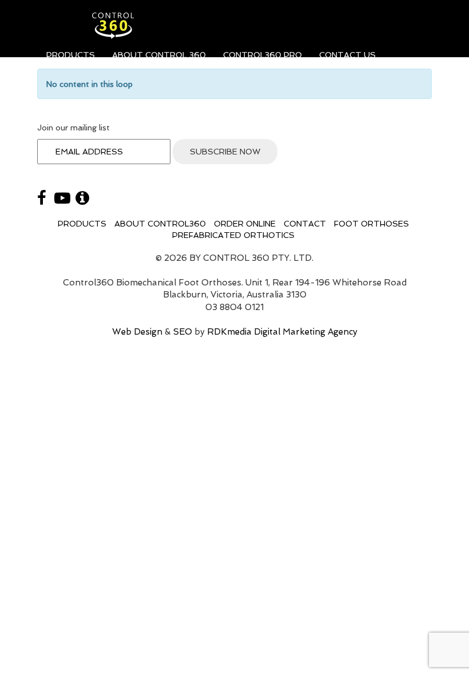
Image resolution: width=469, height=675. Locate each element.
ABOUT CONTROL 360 (159, 54)
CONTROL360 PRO (262, 54)
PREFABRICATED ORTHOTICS (233, 235)
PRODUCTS (70, 54)
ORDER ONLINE (245, 223)
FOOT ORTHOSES (371, 223)
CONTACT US (347, 54)
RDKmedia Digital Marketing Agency (282, 332)
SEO (182, 332)
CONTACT (305, 223)
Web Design (137, 332)
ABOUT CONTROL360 (160, 223)
